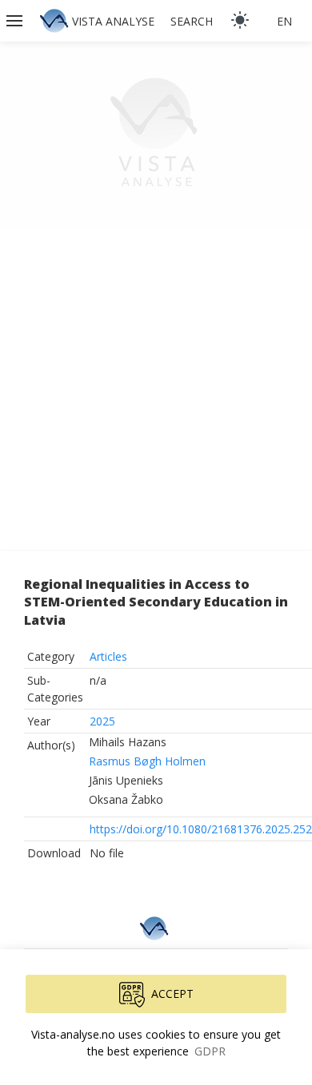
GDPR (210, 1051)
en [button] (284, 21)
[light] (240, 20)
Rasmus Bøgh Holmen (147, 761)
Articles (108, 656)
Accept (172, 993)
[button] (16, 21)
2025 (102, 721)
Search (191, 21)
